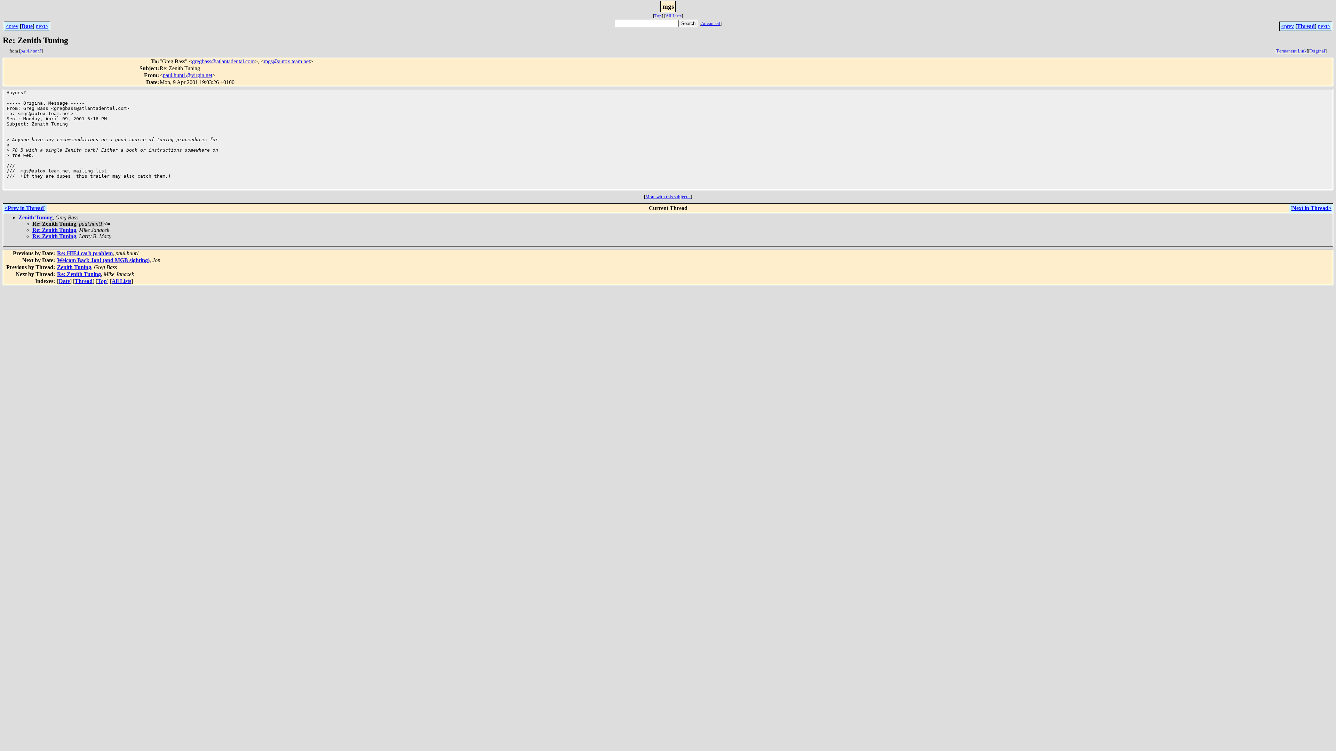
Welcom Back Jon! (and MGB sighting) (103, 260)
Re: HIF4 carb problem (85, 253)
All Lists (674, 15)
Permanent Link (1292, 51)
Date (27, 26)
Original (1317, 51)
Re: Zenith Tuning (54, 230)
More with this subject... (668, 196)
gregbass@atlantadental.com (223, 61)
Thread (1306, 26)
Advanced (710, 23)
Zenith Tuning (35, 217)
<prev (12, 26)
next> (42, 26)
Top (658, 15)
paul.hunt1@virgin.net (187, 75)
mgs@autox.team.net (287, 61)
